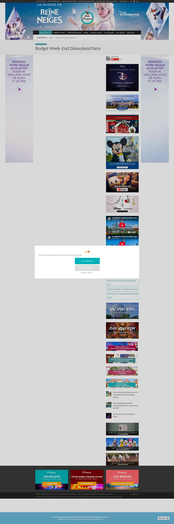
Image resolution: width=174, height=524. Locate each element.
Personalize (87, 268)
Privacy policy (87, 272)
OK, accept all (87, 261)
